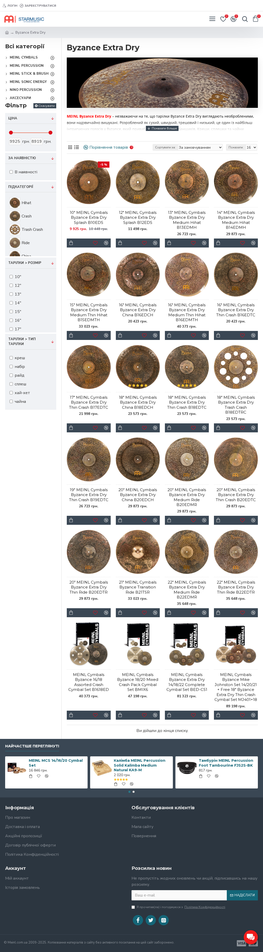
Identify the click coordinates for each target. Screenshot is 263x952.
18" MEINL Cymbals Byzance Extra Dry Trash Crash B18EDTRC (236, 405)
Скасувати (46, 106)
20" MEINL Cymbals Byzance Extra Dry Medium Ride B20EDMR (186, 497)
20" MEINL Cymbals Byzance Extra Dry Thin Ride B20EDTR (88, 587)
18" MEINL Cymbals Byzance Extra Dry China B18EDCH (138, 402)
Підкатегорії (20, 187)
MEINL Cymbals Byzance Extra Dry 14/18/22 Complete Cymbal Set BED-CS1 (186, 682)
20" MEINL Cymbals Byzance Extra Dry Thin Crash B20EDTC (236, 494)
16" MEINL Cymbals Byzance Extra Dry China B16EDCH (137, 309)
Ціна (12, 118)
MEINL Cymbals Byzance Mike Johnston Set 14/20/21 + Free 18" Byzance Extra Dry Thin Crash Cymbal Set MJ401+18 (235, 687)
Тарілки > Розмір (24, 263)
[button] (129, 792)
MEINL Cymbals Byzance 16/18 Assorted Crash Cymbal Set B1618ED (88, 682)
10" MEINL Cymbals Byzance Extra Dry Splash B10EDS (89, 217)
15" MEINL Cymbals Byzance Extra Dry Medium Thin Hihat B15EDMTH (88, 312)
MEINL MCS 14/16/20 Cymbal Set (56, 762)
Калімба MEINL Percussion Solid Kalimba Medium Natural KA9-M (139, 765)
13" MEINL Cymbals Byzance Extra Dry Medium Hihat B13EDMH (186, 220)
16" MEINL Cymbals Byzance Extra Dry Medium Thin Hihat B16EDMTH (186, 312)
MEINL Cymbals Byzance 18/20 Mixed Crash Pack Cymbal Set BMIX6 (137, 682)
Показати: (236, 147)
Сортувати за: (165, 147)
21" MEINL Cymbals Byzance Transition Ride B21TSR (137, 587)
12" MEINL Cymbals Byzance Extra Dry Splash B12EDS (137, 217)
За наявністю (22, 158)
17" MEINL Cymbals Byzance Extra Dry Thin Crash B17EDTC (88, 402)
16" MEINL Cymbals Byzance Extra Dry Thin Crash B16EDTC (235, 309)
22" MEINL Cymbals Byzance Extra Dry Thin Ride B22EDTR (236, 587)
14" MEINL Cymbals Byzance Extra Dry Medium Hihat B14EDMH (236, 220)
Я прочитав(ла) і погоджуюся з (181, 907)
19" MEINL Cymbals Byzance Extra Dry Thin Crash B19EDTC (88, 494)
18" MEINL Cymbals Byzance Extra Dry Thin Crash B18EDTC (186, 402)
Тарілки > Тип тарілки (22, 342)
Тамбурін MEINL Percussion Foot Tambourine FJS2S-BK (226, 762)
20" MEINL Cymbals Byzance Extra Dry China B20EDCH (137, 494)
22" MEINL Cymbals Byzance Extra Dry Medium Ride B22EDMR (187, 590)
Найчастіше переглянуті (32, 746)
